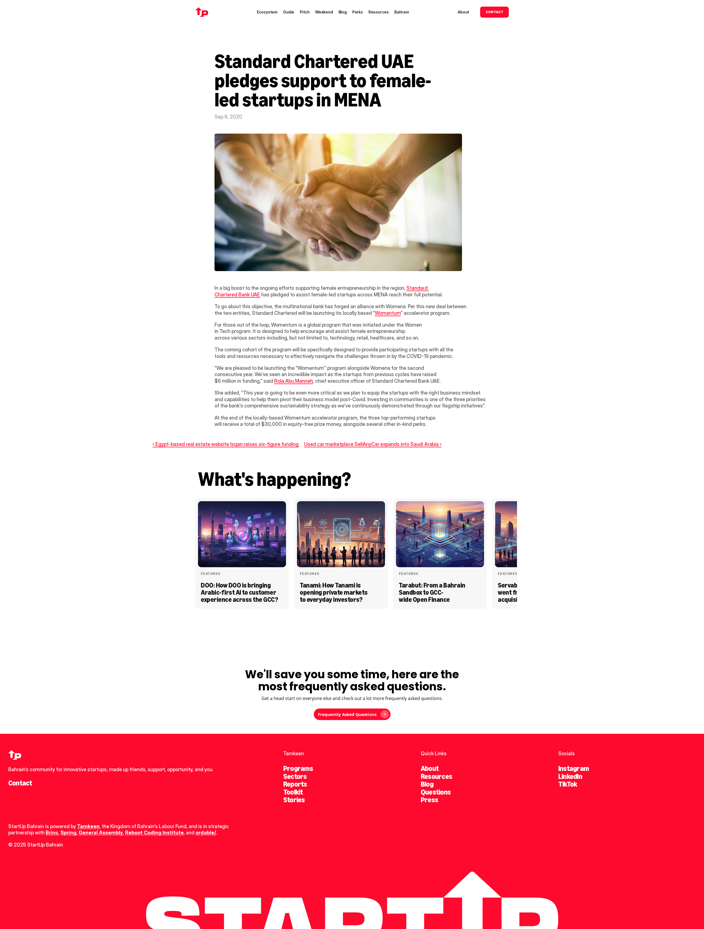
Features (210, 573)
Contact (20, 783)
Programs (298, 768)
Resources (436, 776)
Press (429, 799)
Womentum (388, 313)
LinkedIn (570, 776)
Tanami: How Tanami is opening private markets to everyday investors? (334, 592)
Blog (427, 784)
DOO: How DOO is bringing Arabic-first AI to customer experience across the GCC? (239, 592)
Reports (295, 784)
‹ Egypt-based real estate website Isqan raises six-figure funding (226, 444)
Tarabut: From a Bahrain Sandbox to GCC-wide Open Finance (432, 592)
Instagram (573, 768)
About (430, 768)
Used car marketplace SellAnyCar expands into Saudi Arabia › (372, 444)
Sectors (295, 776)
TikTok (567, 784)
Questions (436, 792)
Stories (294, 799)
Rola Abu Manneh (293, 381)
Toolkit (293, 792)
